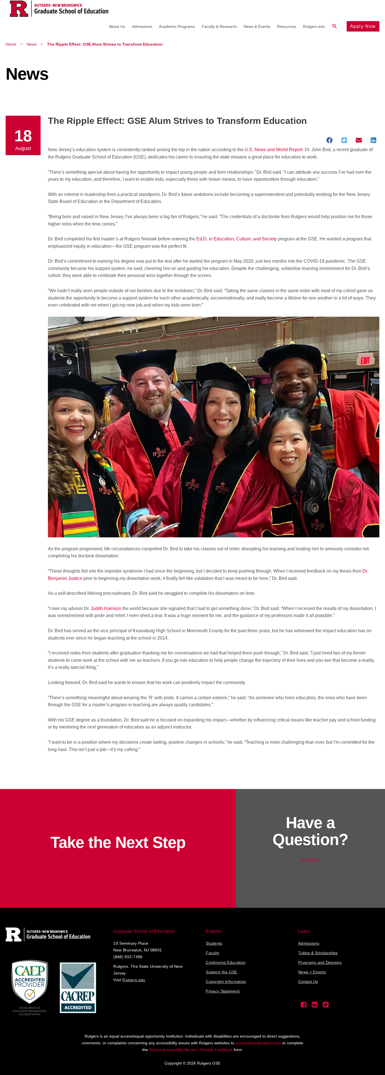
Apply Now (363, 26)
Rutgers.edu (314, 26)
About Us (117, 26)
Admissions (142, 26)
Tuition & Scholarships (318, 953)
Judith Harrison (106, 608)
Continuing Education (225, 962)
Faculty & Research (219, 26)
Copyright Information (226, 981)
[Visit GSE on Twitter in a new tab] (325, 1006)
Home (11, 44)
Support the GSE (221, 972)
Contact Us (308, 981)
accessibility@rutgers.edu (258, 1043)
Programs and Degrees (320, 962)
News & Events (257, 26)
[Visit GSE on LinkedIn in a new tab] (314, 1006)
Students (214, 943)
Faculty (212, 953)
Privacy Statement (223, 991)
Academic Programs (177, 26)
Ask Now (310, 859)
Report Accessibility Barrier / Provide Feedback (191, 1049)
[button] (334, 26)
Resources (286, 26)
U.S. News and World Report (273, 149)
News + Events (312, 972)
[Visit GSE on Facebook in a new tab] (303, 1006)
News (32, 44)
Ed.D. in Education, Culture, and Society (236, 238)
